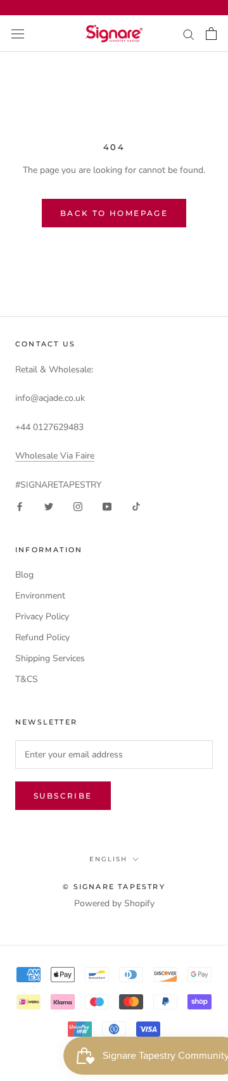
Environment (40, 596)
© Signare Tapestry (114, 886)
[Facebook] (19, 506)
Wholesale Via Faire (54, 456)
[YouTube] (107, 506)
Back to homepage (114, 213)
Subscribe (63, 795)
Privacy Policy (42, 616)
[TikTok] (136, 506)
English (108, 859)
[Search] (188, 33)
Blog (24, 575)
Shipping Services (50, 658)
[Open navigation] (17, 33)
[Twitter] (48, 506)
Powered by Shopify (114, 903)
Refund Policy (42, 637)
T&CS (26, 679)
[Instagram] (77, 506)
